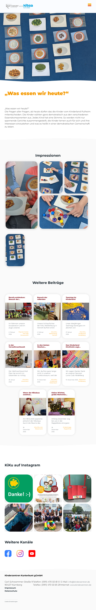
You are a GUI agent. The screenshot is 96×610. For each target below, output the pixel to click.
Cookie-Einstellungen (11, 601)
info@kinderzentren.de (79, 582)
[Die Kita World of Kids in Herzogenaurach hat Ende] (77, 488)
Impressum (10, 588)
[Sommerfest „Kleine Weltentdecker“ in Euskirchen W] (77, 518)
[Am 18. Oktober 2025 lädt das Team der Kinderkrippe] (48, 488)
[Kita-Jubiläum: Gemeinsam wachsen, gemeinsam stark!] (48, 518)
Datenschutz (11, 591)
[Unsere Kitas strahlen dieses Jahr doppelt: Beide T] (19, 488)
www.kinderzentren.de (80, 585)
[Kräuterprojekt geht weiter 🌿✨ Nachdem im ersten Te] (19, 518)
